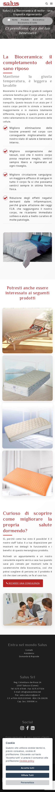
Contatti (29, 650)
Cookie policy (26, 761)
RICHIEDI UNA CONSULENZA (24, 583)
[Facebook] (27, 729)
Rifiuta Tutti (27, 775)
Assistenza (29, 653)
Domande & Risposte (29, 656)
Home (14, 19)
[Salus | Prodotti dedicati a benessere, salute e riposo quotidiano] (11, 3)
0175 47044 (20, 688)
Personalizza (27, 782)
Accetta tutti (27, 768)
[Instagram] (22, 729)
